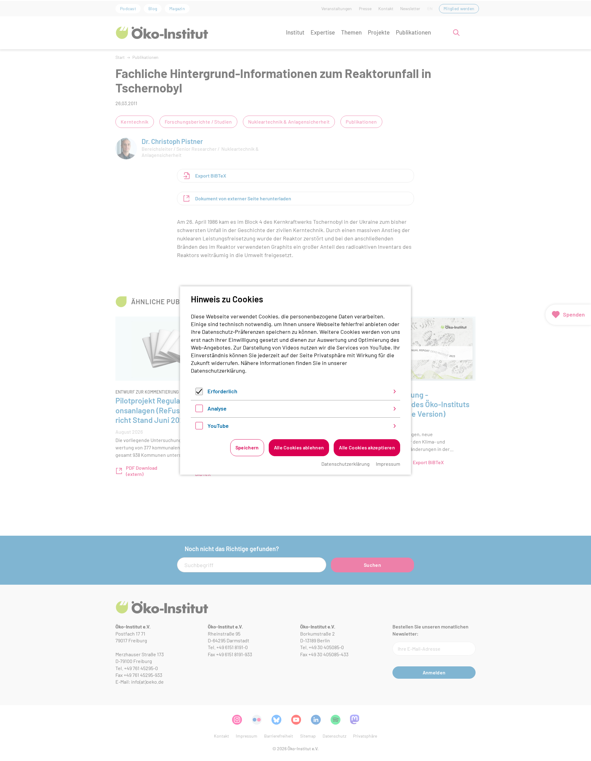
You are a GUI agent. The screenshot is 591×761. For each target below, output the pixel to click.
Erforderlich (222, 391)
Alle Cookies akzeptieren (367, 447)
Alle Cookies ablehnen (299, 447)
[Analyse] (199, 410)
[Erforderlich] (199, 393)
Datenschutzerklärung (218, 370)
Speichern (247, 447)
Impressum (388, 464)
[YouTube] (199, 427)
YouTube (218, 425)
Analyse (217, 408)
